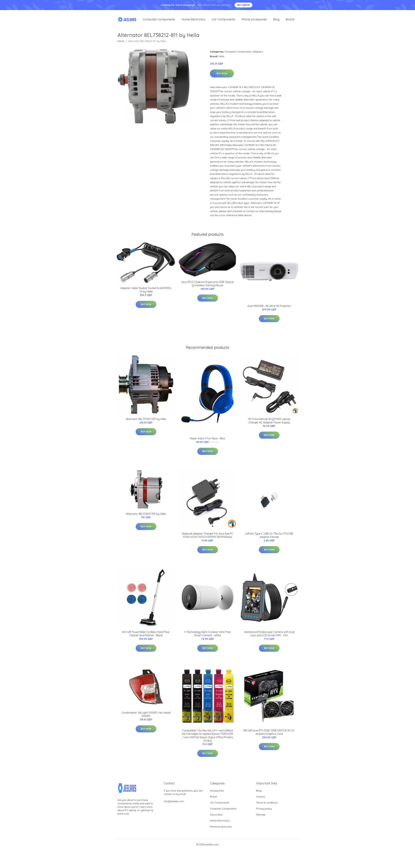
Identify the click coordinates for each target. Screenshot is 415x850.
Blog (276, 19)
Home (121, 41)
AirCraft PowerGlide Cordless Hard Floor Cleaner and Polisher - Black (146, 633)
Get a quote (243, 5)
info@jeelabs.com (174, 801)
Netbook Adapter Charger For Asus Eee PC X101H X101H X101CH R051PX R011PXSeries (207, 535)
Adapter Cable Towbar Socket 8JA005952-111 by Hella (146, 289)
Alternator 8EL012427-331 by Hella (146, 513)
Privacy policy (264, 808)
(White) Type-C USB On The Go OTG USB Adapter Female (269, 535)
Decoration (216, 814)
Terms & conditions (267, 802)
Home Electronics (193, 19)
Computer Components (159, 19)
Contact (260, 796)
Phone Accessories (254, 19)
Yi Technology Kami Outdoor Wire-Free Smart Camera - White (207, 633)
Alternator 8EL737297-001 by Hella (146, 419)
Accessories (217, 790)
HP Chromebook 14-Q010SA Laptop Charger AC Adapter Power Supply (269, 420)
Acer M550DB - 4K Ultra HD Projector (269, 306)
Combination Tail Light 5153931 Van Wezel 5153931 (146, 714)
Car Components (223, 19)
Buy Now (222, 73)
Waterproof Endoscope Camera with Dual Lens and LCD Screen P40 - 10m (269, 633)
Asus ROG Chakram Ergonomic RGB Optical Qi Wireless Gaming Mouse (207, 283)
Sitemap (260, 814)
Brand (290, 19)
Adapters (257, 51)
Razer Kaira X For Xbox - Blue (207, 438)
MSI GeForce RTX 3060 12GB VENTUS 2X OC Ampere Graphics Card (269, 732)
